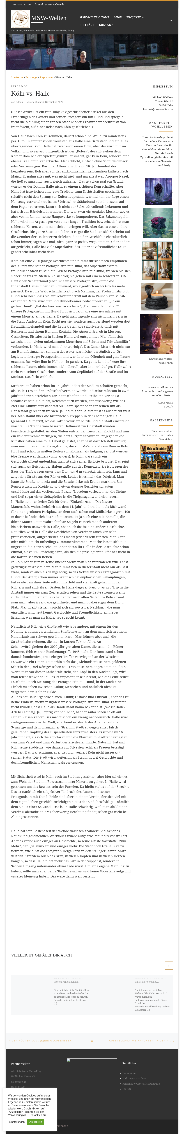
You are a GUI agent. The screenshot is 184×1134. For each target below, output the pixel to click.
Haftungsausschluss (134, 1078)
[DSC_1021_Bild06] (65, 915)
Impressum (129, 1073)
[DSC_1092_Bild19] (65, 904)
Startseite (17, 77)
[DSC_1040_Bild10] (71, 910)
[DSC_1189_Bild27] (76, 893)
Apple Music (165, 402)
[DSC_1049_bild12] (71, 893)
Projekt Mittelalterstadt (66, 981)
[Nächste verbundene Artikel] (169, 966)
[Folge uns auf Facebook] (161, 4)
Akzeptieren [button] (35, 1121)
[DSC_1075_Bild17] (71, 904)
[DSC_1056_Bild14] (71, 887)
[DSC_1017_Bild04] (71, 915)
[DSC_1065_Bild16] (76, 898)
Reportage (46, 77)
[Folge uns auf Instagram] (172, 4)
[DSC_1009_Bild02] (76, 915)
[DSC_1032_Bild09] (65, 893)
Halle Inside (18, 1087)
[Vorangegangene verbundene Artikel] (160, 966)
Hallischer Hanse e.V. (23, 1076)
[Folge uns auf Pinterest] (166, 4)
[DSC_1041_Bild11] (65, 910)
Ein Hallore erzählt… (147, 981)
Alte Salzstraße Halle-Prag (26, 1071)
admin (19, 102)
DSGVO (127, 1089)
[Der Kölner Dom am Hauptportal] (65, 887)
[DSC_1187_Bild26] (65, 898)
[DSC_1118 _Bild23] (76, 887)
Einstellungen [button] (17, 1121)
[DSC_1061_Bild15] (71, 898)
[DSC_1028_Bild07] (76, 910)
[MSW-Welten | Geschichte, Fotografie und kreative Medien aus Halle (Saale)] (20, 18)
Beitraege (31, 77)
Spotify (168, 406)
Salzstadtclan (19, 1081)
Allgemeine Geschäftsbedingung (141, 1083)
